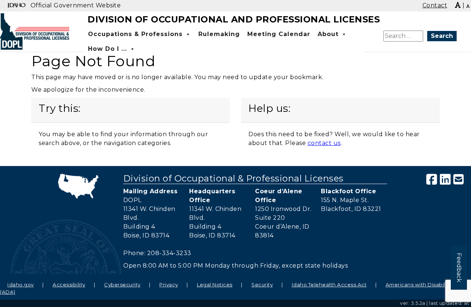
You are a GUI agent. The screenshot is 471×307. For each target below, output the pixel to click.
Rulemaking (219, 34)
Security (262, 284)
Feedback (459, 267)
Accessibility (69, 284)
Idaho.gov (20, 284)
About (328, 34)
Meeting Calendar (278, 34)
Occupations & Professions (135, 34)
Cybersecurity (122, 284)
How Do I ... (107, 48)
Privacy (168, 284)
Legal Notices (215, 284)
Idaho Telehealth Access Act (329, 284)
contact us (324, 143)
